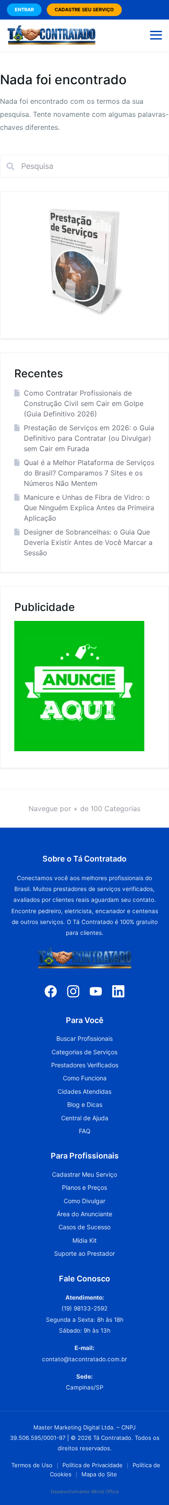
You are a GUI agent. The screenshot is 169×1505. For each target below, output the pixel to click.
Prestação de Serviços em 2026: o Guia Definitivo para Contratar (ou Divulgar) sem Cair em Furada (89, 438)
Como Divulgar (84, 1201)
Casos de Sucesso (84, 1227)
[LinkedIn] (118, 990)
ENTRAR (24, 10)
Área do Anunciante (84, 1214)
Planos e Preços (84, 1187)
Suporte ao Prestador (84, 1253)
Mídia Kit (84, 1240)
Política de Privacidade (92, 1465)
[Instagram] (73, 990)
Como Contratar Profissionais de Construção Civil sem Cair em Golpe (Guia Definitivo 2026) (83, 403)
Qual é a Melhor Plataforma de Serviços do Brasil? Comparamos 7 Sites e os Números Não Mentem (89, 473)
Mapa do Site (99, 1474)
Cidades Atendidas (84, 1091)
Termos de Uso (31, 1465)
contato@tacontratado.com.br (84, 1359)
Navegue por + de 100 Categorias (84, 808)
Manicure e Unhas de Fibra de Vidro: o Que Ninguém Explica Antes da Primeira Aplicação (89, 507)
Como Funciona (85, 1078)
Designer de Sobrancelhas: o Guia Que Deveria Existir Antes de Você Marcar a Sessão (88, 542)
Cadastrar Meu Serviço (84, 1174)
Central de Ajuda (84, 1118)
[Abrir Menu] (156, 35)
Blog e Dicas (84, 1104)
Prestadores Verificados (84, 1065)
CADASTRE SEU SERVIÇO (84, 10)
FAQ (85, 1131)
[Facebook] (51, 990)
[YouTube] (96, 990)
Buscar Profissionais (84, 1038)
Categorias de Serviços (84, 1052)
